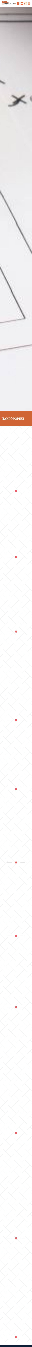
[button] (29, 3)
